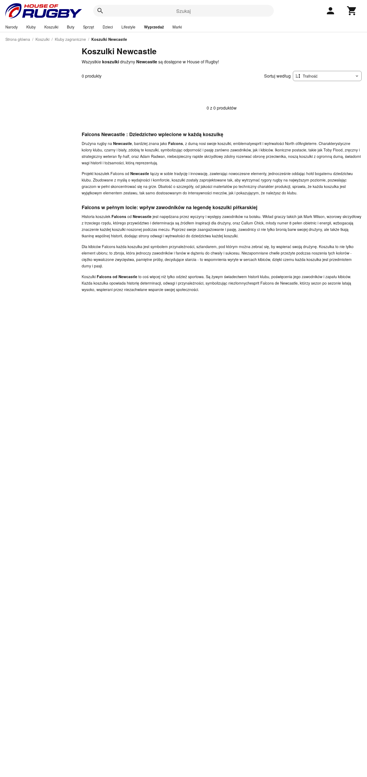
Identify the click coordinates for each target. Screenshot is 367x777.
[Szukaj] (100, 11)
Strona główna (17, 39)
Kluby (31, 27)
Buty (70, 27)
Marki (177, 27)
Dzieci (108, 27)
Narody (11, 27)
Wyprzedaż (154, 27)
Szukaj (183, 10)
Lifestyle (128, 27)
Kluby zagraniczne (70, 39)
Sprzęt (88, 27)
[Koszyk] (352, 10)
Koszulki (51, 27)
